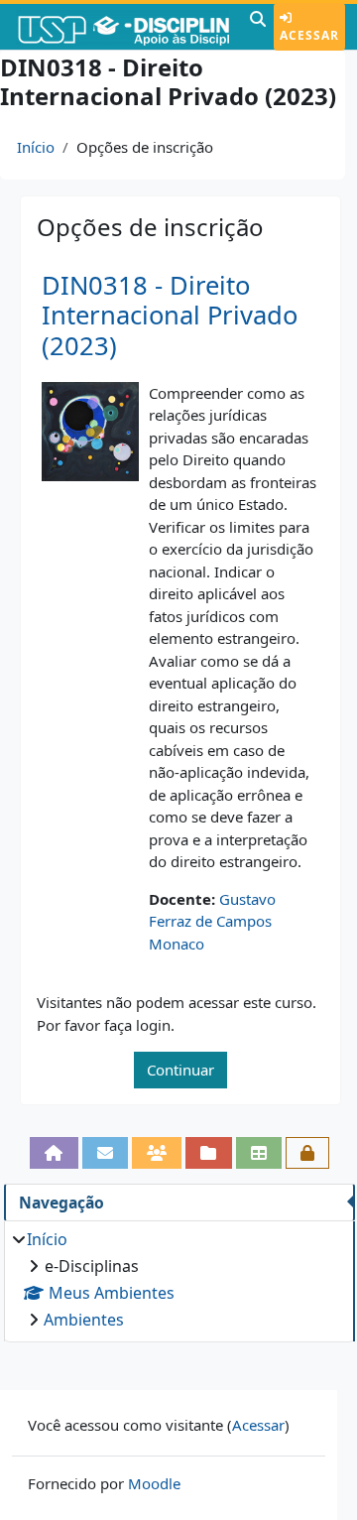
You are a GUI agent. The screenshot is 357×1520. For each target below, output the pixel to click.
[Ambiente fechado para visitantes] (307, 1153)
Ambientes (84, 1319)
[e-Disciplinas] (122, 27)
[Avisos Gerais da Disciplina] (105, 1153)
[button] (258, 27)
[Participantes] (156, 1153)
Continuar (180, 1069)
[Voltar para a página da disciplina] (53, 1153)
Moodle (154, 1483)
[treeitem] (179, 1279)
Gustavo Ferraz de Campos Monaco (212, 921)
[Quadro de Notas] (259, 1153)
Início (36, 147)
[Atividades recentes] (208, 1153)
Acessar (309, 35)
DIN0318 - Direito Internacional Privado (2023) (170, 315)
